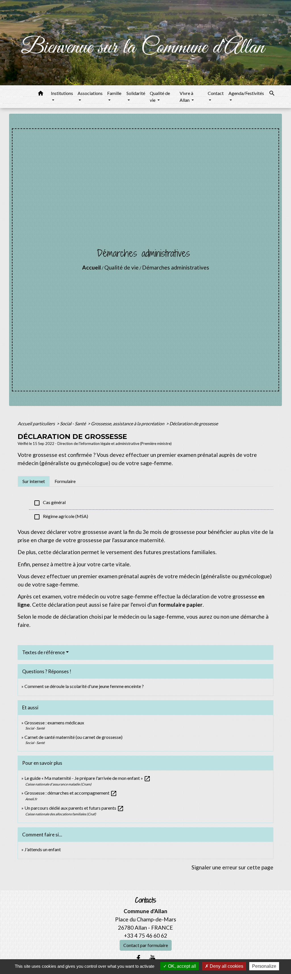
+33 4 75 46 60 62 (145, 935)
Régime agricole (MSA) (61, 516)
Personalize (264, 966)
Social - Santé (73, 423)
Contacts (145, 900)
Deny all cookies (226, 966)
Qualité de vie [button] (160, 96)
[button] (41, 94)
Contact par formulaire (145, 945)
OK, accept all (181, 966)
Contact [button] (216, 93)
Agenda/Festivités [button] (246, 93)
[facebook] (138, 958)
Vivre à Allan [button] (186, 96)
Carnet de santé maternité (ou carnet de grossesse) (73, 737)
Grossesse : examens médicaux (54, 722)
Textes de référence (43, 652)
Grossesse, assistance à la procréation (128, 423)
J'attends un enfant (42, 849)
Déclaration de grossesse (193, 423)
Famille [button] (114, 93)
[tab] (34, 481)
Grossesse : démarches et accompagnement (70, 792)
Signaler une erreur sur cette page (232, 867)
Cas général (50, 503)
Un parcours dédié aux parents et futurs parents (74, 808)
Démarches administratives (175, 267)
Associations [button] (90, 93)
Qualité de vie (121, 267)
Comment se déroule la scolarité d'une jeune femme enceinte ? (84, 686)
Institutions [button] (62, 93)
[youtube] (152, 958)
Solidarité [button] (135, 93)
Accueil (91, 267)
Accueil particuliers (37, 423)
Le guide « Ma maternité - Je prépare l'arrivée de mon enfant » (87, 778)
